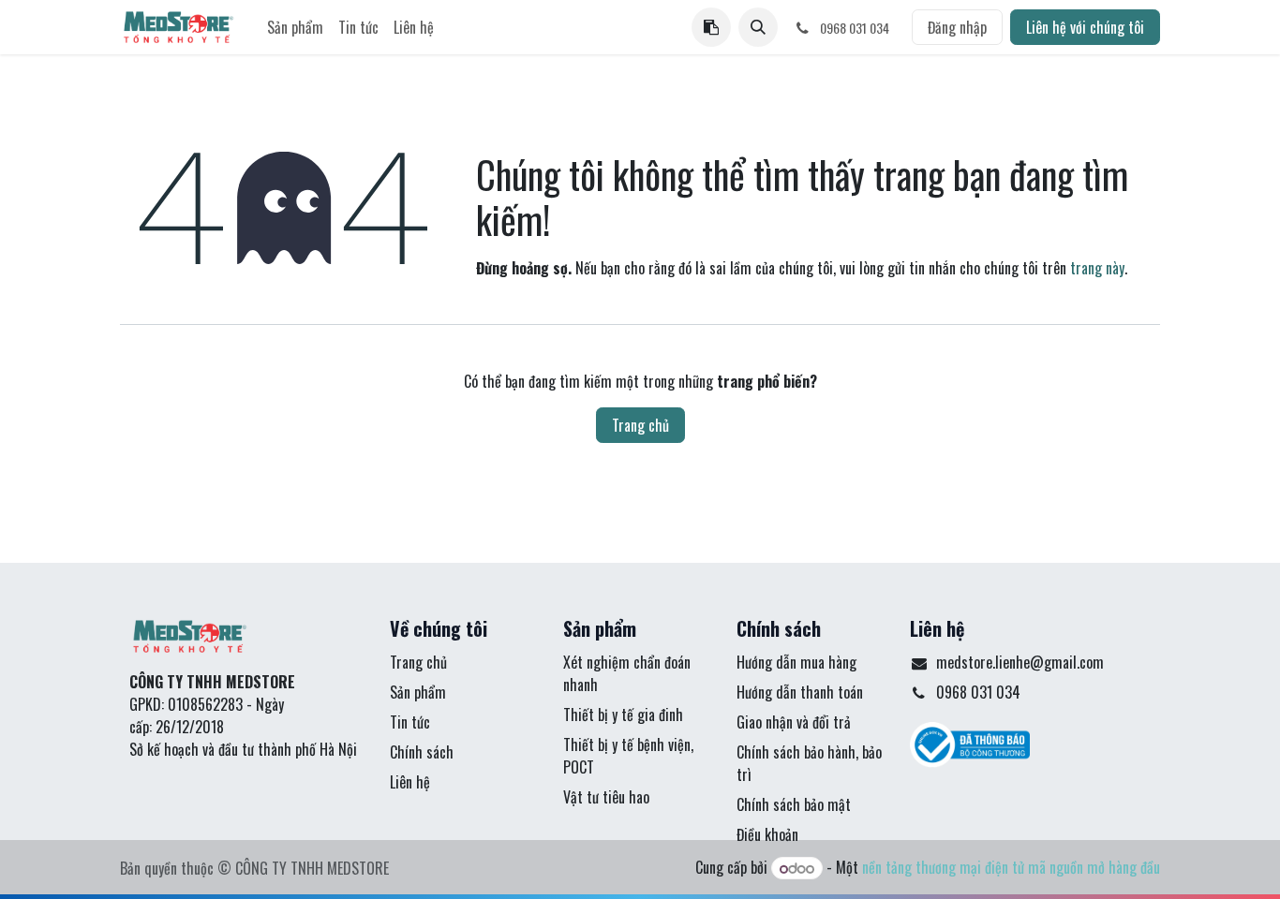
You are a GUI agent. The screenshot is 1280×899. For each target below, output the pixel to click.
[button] (758, 27)
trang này (1097, 268)
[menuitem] (295, 27)
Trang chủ (640, 425)
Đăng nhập (957, 27)
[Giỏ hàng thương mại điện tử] (711, 27)
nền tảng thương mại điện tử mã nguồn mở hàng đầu (1011, 867)
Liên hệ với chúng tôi (1085, 27)
